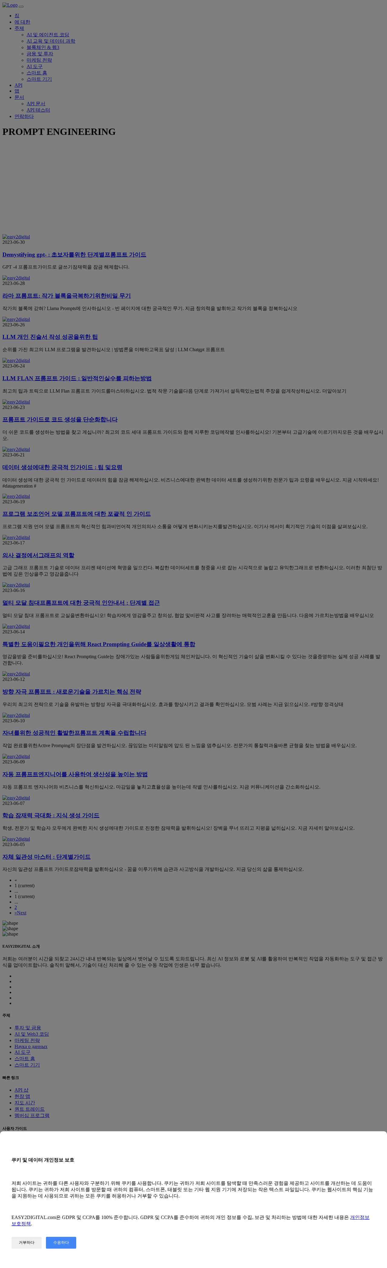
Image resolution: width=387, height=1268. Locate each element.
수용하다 (61, 1242)
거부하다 (26, 1242)
